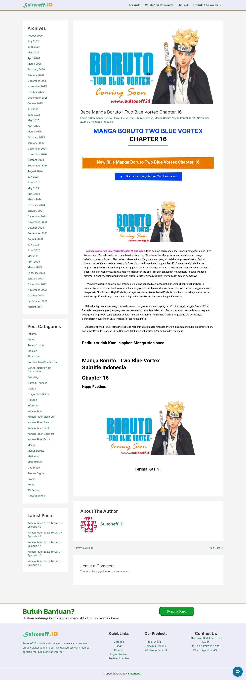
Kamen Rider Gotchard (41, 433)
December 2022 (37, 284)
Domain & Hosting (155, 646)
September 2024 (38, 165)
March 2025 (35, 131)
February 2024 (36, 205)
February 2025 (36, 137)
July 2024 (33, 176)
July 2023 (33, 244)
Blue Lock (33, 356)
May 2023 (33, 256)
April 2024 (34, 193)
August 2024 (35, 171)
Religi (31, 484)
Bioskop (32, 350)
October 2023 (36, 227)
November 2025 (37, 86)
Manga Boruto (36, 450)
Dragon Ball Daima (38, 394)
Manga (31, 445)
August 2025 (35, 103)
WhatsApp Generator (157, 650)
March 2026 (35, 63)
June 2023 (34, 250)
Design (32, 388)
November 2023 (37, 222)
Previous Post (83, 548)
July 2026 (33, 41)
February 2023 (36, 272)
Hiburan (32, 399)
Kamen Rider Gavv (38, 422)
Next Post (216, 548)
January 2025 (36, 143)
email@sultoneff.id (207, 650)
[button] (219, 5)
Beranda (119, 641)
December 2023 (37, 216)
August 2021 (35, 306)
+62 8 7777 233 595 (207, 646)
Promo (31, 479)
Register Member (119, 658)
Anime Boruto (36, 345)
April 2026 (34, 58)
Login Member (118, 654)
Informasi (33, 405)
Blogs (118, 646)
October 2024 (36, 159)
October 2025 (36, 92)
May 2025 (33, 120)
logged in (101, 571)
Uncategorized (36, 495)
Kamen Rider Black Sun (41, 416)
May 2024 (33, 188)
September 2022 (38, 301)
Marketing (33, 456)
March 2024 (35, 199)
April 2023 (34, 261)
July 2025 (33, 109)
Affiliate (32, 333)
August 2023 (35, 239)
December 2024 (37, 148)
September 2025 (38, 97)
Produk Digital (36, 473)
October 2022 (36, 295)
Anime (31, 339)
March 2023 (35, 267)
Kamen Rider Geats (39, 428)
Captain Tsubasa (37, 382)
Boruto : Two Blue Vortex (42, 362)
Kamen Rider (35, 411)
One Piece (34, 467)
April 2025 (34, 126)
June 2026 (34, 46)
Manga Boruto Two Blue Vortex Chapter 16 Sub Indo (114, 251)
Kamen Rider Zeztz (39, 439)
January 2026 (36, 75)
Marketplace (35, 461)
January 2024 (36, 210)
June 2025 (34, 114)
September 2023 (38, 233)
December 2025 (37, 80)
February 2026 (36, 69)
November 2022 (37, 289)
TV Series (33, 490)
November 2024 (37, 154)
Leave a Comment (91, 118)
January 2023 (36, 278)
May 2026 (33, 52)
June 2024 (34, 182)
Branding (33, 377)
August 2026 (35, 35)
